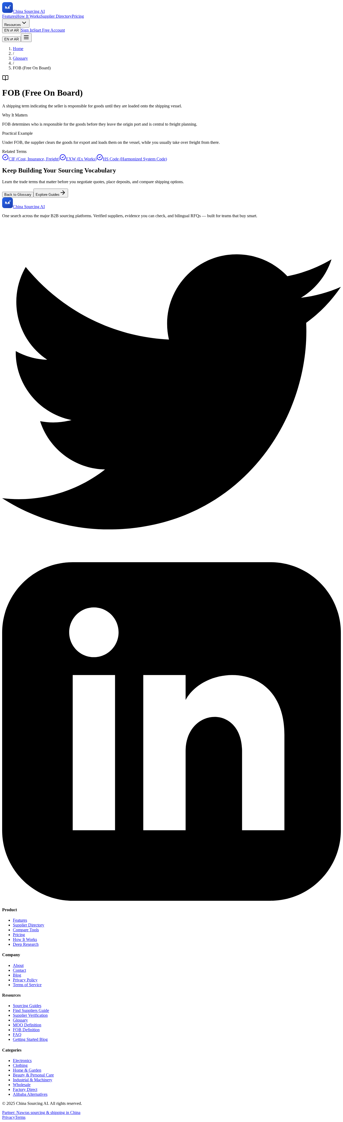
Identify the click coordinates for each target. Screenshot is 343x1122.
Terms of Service (27, 984)
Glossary (20, 58)
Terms (20, 1117)
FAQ (17, 1034)
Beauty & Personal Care (33, 1075)
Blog (17, 975)
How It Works (28, 16)
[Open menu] (26, 37)
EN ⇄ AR (11, 30)
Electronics (22, 1060)
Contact (19, 970)
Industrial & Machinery (32, 1080)
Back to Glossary (17, 195)
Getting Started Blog (30, 1039)
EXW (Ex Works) (81, 159)
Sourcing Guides (27, 1005)
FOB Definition (26, 1029)
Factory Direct (25, 1089)
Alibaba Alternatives (30, 1094)
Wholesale (22, 1084)
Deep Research (26, 944)
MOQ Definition (27, 1025)
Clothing (20, 1065)
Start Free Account (49, 30)
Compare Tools (26, 930)
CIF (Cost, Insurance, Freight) (34, 159)
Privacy (8, 1117)
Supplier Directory (56, 16)
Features (9, 16)
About (18, 965)
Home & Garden (27, 1070)
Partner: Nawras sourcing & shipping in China (41, 1112)
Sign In (27, 30)
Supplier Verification (30, 1015)
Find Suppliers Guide (31, 1010)
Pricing (78, 16)
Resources (12, 25)
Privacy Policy (25, 980)
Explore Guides (47, 195)
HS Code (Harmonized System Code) (135, 159)
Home (18, 48)
